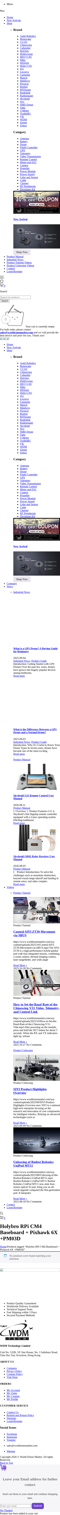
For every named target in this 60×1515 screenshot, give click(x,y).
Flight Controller (29, 147)
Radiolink (25, 92)
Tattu (22, 107)
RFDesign (25, 89)
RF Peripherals (28, 186)
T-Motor (24, 110)
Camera (24, 165)
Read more (19, 675)
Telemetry (25, 153)
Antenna (24, 138)
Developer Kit (27, 189)
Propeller (25, 168)
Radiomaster (26, 95)
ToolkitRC (25, 113)
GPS (22, 150)
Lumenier (25, 74)
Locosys (24, 71)
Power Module (28, 171)
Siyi (22, 101)
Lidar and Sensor (29, 177)
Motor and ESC (28, 162)
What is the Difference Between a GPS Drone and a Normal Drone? (35, 731)
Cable (23, 180)
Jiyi (22, 68)
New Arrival (20, 219)
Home (3, 1246)
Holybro (24, 51)
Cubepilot (25, 48)
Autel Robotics (28, 36)
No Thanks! (6, 1510)
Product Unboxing (23, 1050)
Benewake (25, 39)
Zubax (23, 125)
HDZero (24, 63)
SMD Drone (26, 104)
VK (22, 116)
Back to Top (6, 1462)
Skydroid (25, 98)
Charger (24, 183)
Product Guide (39, 661)
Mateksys (25, 80)
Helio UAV (26, 65)
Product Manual (21, 759)
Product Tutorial (21, 892)
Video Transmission (30, 156)
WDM (23, 119)
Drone (23, 144)
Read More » (20, 965)
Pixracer (24, 83)
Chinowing (26, 45)
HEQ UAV (26, 57)
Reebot (24, 86)
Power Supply (27, 174)
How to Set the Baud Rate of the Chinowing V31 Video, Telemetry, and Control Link (36, 1008)
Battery (24, 141)
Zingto (23, 122)
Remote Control (28, 159)
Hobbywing (26, 54)
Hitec (23, 60)
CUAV (24, 42)
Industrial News (21, 592)
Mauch (23, 77)
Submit (38, 1505)
